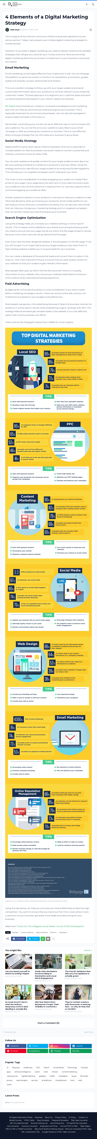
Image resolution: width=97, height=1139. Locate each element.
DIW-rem (53, 932)
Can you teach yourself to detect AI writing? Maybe (17, 972)
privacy (10, 1080)
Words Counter (15, 1120)
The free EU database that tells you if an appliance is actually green (77, 973)
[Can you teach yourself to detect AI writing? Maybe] (18, 961)
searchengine (22, 1080)
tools (72, 1080)
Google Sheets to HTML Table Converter (59, 1132)
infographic (63, 932)
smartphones (60, 1080)
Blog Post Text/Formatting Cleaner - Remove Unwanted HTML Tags (63, 1129)
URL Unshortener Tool (30, 1132)
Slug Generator (43, 1120)
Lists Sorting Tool (57, 1123)
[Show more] (53, 939)
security (34, 1080)
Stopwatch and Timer (49, 1126)
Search (46, 1068)
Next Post (88, 1032)
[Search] (93, 4)
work (80, 1080)
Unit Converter (13, 1126)
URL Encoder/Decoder (19, 1123)
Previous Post (10, 1032)
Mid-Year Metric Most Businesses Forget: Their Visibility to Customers (47, 1004)
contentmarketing (27, 932)
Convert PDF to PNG (69, 1126)
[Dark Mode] (87, 4)
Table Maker (85, 1126)
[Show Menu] (4, 4)
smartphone (47, 1080)
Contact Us (83, 1117)
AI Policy (72, 1117)
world (9, 1085)
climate (55, 1072)
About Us (49, 1117)
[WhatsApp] (43, 939)
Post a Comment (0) (48, 1023)
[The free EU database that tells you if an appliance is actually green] (78, 961)
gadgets (42, 1076)
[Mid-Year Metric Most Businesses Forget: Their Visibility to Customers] (48, 992)
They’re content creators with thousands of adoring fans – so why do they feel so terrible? (77, 1005)
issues (74, 1076)
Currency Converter (29, 1126)
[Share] (90, 30)
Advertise (38, 1117)
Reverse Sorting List (39, 1123)
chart (46, 1072)
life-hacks (84, 1076)
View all (87, 950)
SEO (38, 1068)
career (37, 1072)
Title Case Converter (79, 1120)
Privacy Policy (60, 1117)
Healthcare (28, 1068)
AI (8, 1068)
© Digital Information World (20, 1117)
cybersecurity (12, 1076)
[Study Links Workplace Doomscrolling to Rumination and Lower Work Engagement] (48, 961)
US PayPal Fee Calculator (76, 1123)
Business (15, 932)
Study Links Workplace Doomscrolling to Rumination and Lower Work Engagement (46, 974)
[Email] (48, 939)
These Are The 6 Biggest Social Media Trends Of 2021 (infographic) (50, 926)
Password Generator (60, 1120)
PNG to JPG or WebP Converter (19, 1129)
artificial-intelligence (22, 1072)
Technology (72, 1068)
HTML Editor (29, 1120)
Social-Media (58, 1068)
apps (9, 1072)
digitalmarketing (42, 932)
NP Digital (10, 106)
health (52, 1076)
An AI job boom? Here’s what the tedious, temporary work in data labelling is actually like (16, 1005)
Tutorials (84, 1068)
